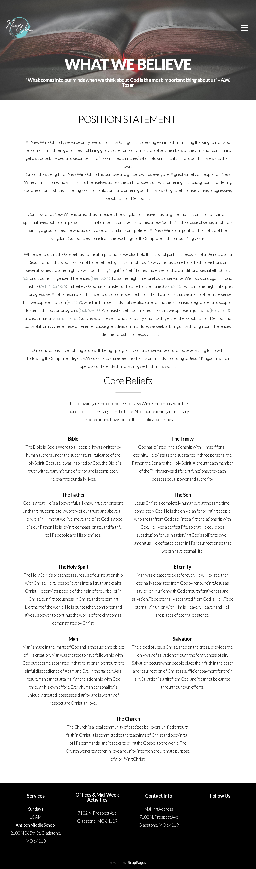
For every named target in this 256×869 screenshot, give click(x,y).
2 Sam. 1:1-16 (64, 318)
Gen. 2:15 (173, 286)
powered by (128, 862)
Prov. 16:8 (220, 310)
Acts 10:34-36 (53, 286)
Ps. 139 (74, 302)
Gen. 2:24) (101, 278)
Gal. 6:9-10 (90, 310)
